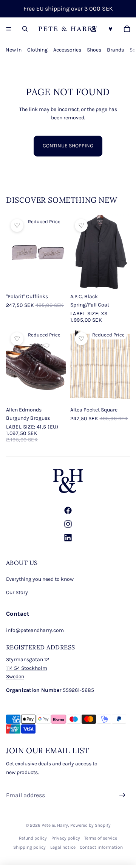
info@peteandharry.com (35, 630)
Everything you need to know (40, 579)
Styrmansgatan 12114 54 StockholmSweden (27, 668)
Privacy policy (65, 838)
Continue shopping (68, 145)
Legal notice (63, 847)
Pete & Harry (55, 825)
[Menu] (8, 29)
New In (14, 50)
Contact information (101, 847)
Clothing (37, 50)
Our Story (17, 592)
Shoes (94, 50)
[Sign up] (122, 795)
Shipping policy (29, 847)
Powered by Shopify (90, 825)
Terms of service (100, 838)
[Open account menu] (93, 28)
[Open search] (25, 28)
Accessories (67, 50)
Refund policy (33, 838)
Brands (115, 50)
